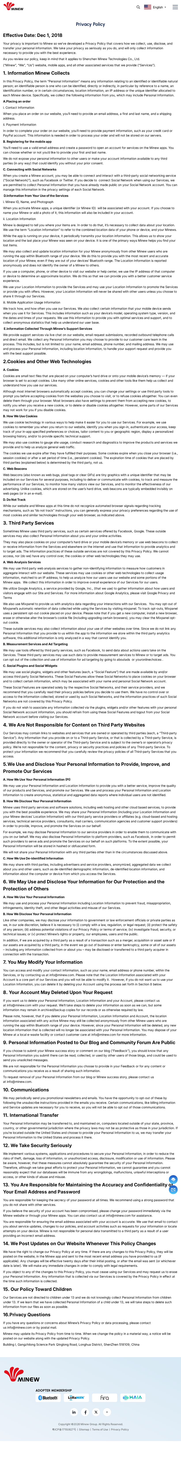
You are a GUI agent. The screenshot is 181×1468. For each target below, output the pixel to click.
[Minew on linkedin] (74, 1412)
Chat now (173, 1179)
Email (173, 1189)
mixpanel (129, 608)
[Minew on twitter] (96, 1412)
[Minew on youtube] (107, 1412)
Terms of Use (100, 1429)
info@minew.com (61, 975)
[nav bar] (173, 7)
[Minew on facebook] (85, 1412)
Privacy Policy (120, 1429)
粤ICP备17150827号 (64, 1429)
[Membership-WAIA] (132, 1398)
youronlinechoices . (149, 659)
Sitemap (84, 1429)
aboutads (123, 659)
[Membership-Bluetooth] (48, 1398)
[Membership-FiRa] (104, 1398)
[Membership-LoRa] (76, 1398)
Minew (42, 73)
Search (138, 7)
